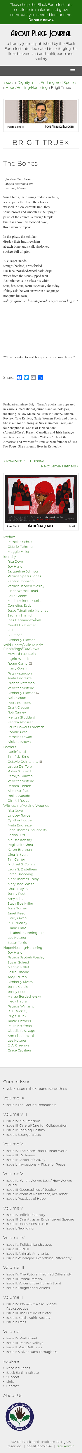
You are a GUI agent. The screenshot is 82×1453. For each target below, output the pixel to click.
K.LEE (12, 630)
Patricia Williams (21, 1006)
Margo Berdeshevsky (24, 996)
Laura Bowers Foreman (26, 727)
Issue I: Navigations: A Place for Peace (35, 1164)
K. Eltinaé (15, 635)
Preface (9, 537)
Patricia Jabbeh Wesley (26, 586)
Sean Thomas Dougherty (27, 830)
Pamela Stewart (20, 737)
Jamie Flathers (19, 1021)
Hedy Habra (17, 1001)
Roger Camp (18, 663)
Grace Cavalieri (19, 1050)
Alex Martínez (18, 791)
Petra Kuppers (19, 703)
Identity (9, 556)
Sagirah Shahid (20, 615)
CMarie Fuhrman (21, 546)
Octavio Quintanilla (23, 761)
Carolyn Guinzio (20, 776)
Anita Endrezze (20, 678)
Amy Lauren (17, 977)
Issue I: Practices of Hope (26, 1198)
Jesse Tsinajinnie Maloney (28, 610)
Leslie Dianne (18, 972)
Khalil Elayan (18, 889)
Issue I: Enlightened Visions (28, 1288)
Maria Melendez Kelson (26, 601)
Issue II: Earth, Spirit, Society (28, 1318)
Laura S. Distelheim (23, 869)
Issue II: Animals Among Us (27, 1253)
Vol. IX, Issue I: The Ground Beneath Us (36, 1089)
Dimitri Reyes (18, 800)
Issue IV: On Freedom (23, 1121)
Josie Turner (17, 908)
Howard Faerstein (22, 654)
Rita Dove (15, 561)
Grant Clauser (18, 707)
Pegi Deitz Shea (20, 845)
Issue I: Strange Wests (23, 1134)
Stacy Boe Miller (20, 903)
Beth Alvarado (19, 796)
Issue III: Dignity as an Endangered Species (40, 1219)
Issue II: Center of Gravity (25, 1160)
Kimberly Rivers (20, 982)
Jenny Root (17, 893)
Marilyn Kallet (18, 967)
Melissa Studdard (21, 717)
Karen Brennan (20, 849)
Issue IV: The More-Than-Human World (37, 1151)
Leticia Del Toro (20, 766)
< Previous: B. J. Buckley (23, 461)
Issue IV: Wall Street (21, 1338)
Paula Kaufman (20, 1026)
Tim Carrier (16, 859)
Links (10, 1381)
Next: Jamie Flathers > (60, 466)
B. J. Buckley (17, 923)
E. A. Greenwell (19, 1045)
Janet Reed (17, 913)
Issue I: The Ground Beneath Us (31, 1105)
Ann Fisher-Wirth (21, 1036)
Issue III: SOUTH (18, 1249)
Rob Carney (17, 712)
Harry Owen (17, 668)
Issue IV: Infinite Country (25, 1215)
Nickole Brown (19, 742)
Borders (9, 747)
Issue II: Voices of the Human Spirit (33, 1283)
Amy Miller (16, 898)
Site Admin (66, 1446)
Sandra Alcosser (20, 722)
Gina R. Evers (18, 854)
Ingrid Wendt (18, 659)
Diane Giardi (17, 928)
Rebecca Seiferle (21, 688)
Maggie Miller (19, 551)
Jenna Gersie (18, 987)
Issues (8, 82)
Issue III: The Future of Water (29, 1313)
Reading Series (18, 1368)
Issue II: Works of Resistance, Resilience (37, 1194)
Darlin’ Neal (17, 752)
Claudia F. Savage (21, 1031)
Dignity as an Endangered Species (47, 82)
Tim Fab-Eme (18, 756)
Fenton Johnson (21, 581)
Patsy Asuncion (20, 673)
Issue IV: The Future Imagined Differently (39, 1274)
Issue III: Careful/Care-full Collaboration (36, 1125)
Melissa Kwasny (20, 840)
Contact (12, 1386)
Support (12, 1377)
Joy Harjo (15, 566)
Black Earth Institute (22, 1372)
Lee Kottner (17, 937)
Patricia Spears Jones (24, 576)
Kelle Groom (17, 596)
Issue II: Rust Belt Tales (24, 1347)
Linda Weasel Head (23, 591)
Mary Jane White (21, 884)
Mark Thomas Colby (23, 879)
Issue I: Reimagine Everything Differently (39, 1258)
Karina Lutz (16, 835)
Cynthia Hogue (20, 820)
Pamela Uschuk (20, 542)
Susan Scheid (18, 962)
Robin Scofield (19, 771)
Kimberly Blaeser (21, 640)
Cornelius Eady (19, 605)
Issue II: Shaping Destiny (25, 1130)
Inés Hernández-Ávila (25, 620)
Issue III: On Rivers (20, 1155)
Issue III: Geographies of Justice (31, 1189)
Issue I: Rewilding (20, 1228)
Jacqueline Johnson (23, 571)
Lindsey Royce (19, 815)
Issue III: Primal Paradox (24, 1279)
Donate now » (41, 19)
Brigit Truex (17, 1016)
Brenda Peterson (21, 683)
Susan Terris (17, 942)
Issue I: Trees (16, 1322)
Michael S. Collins (21, 864)
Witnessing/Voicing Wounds (26, 805)
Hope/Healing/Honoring (27, 87)
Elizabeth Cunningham (26, 933)
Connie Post (17, 732)
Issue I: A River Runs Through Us (31, 1352)
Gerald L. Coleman (22, 625)
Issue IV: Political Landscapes (29, 1244)
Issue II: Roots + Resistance (27, 1224)
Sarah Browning (20, 874)
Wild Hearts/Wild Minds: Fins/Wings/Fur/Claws (23, 647)
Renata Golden (19, 786)
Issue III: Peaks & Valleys (24, 1343)
